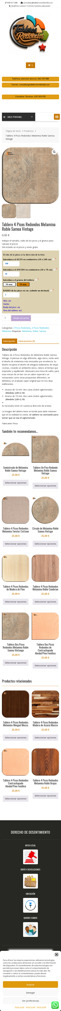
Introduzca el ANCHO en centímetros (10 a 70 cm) (28, 270)
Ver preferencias (30, 1000)
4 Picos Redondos (22, 327)
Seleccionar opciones (15, 482)
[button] (56, 954)
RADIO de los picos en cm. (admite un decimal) (26, 290)
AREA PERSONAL (15, 116)
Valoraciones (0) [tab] (26, 341)
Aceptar (30, 984)
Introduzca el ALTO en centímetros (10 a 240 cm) (27, 259)
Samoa (42, 331)
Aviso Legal (19, 1007)
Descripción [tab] (9, 341)
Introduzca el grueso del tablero (19, 280)
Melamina (26, 331)
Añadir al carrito (21, 318)
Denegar (30, 992)
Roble (35, 331)
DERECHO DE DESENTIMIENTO (30, 832)
